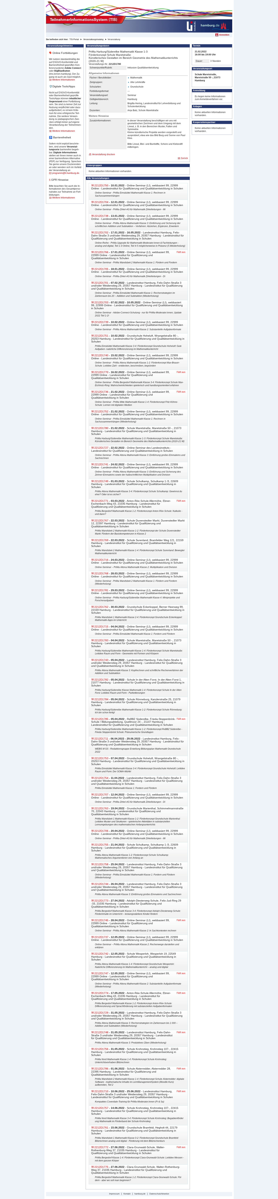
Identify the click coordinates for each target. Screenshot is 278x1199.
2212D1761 (101, 1127)
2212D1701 (101, 282)
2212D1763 (101, 808)
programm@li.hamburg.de (65, 173)
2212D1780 (101, 428)
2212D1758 (101, 864)
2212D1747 (101, 973)
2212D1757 (101, 1107)
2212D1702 (101, 232)
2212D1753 (101, 758)
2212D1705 (101, 268)
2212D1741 (101, 464)
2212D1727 (101, 447)
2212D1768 (101, 573)
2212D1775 (101, 1166)
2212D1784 (101, 699)
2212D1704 (101, 202)
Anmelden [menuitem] (224, 35)
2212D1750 (101, 185)
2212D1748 (101, 1032)
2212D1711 (101, 738)
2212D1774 (101, 993)
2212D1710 (101, 1091)
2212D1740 (101, 355)
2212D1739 (101, 322)
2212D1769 (101, 540)
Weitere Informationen (63, 79)
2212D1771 (101, 500)
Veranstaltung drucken (103, 154)
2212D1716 (101, 559)
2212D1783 (101, 640)
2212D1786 (101, 1068)
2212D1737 (101, 937)
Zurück (184, 158)
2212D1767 (101, 520)
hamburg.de (139, 1194)
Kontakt (126, 1194)
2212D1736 (101, 391)
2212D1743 (101, 659)
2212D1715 (101, 626)
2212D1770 (101, 372)
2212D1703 (101, 302)
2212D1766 (101, 252)
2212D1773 (101, 900)
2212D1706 (101, 830)
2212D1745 (101, 920)
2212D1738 (101, 215)
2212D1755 (101, 844)
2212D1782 (101, 679)
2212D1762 (101, 606)
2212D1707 (101, 794)
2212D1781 (101, 590)
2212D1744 (101, 883)
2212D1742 (101, 953)
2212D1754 (101, 777)
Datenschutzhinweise (159, 1194)
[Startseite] (139, 17)
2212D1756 (101, 1048)
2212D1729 (101, 1012)
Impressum (114, 1194)
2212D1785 (101, 718)
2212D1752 (101, 411)
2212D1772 (101, 1147)
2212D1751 (101, 335)
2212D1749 (101, 481)
